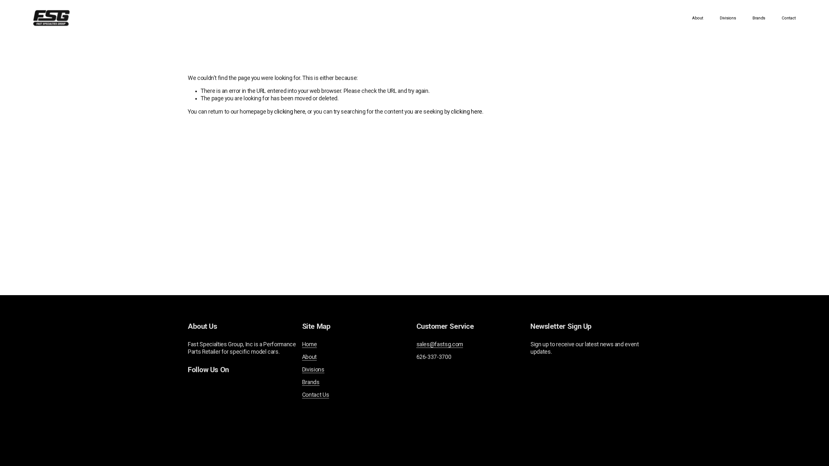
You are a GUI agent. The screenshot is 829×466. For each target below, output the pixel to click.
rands (312, 382)
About (697, 18)
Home (309, 344)
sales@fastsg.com (439, 344)
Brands (759, 18)
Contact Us (315, 395)
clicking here (289, 111)
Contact (789, 18)
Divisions (728, 18)
